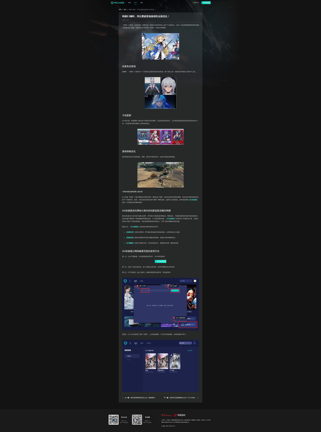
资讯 (135, 2)
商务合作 (203, 420)
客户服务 (168, 420)
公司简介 (163, 420)
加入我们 (208, 420)
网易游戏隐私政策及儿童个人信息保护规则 (180, 420)
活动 (141, 2)
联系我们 (198, 420)
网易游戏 (193, 420)
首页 (129, 2)
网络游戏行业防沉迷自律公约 (182, 422)
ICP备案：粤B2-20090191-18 (168, 426)
